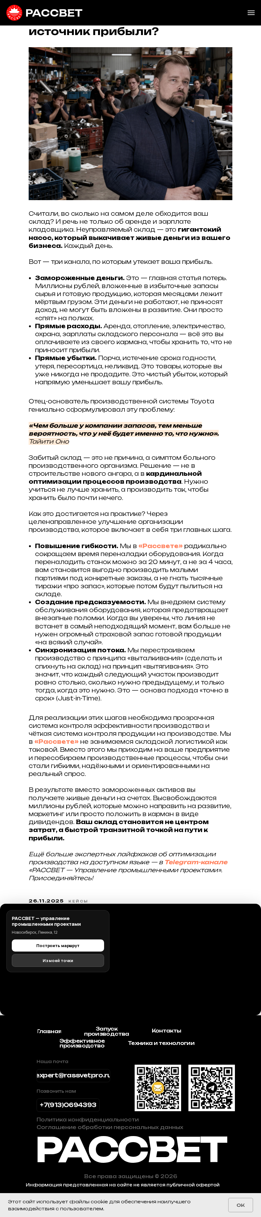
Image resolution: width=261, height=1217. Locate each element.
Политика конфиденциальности (88, 1120)
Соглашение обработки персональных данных (110, 1127)
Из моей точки (58, 960)
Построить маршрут (58, 945)
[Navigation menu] (251, 13)
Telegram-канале (195, 862)
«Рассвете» (160, 545)
